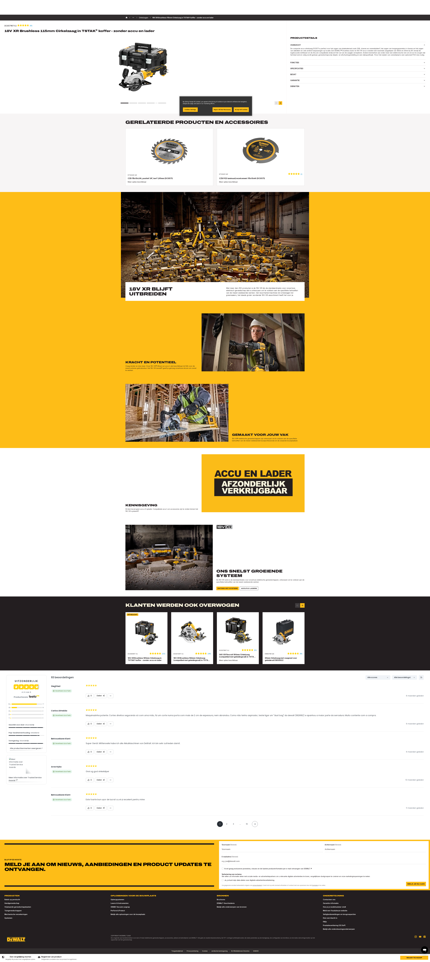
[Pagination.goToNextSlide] (302, 605)
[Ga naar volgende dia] (280, 103)
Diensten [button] (294, 86)
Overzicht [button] (295, 45)
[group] (18, 958)
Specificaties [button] (296, 68)
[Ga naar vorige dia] (276, 103)
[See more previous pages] (133, 17)
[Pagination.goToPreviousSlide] (297, 605)
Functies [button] (294, 62)
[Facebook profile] (424, 937)
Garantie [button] (295, 80)
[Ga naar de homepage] (16, 939)
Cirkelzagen (143, 18)
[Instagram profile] (415, 937)
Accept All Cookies (241, 109)
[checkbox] (223, 868)
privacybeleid (257, 885)
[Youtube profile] (420, 937)
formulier (315, 885)
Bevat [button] (293, 74)
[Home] (126, 17)
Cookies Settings (190, 109)
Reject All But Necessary (222, 109)
